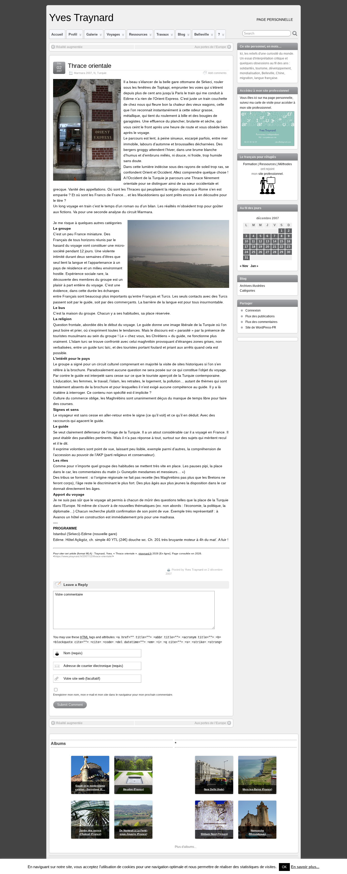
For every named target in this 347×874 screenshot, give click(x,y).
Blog (181, 34)
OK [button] (284, 867)
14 (274, 241)
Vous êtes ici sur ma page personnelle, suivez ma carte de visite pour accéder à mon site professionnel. (267, 102)
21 (274, 246)
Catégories (247, 290)
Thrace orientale (89, 65)
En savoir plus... (305, 867)
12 (260, 241)
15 (281, 241)
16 (288, 241)
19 (260, 246)
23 (288, 246)
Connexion (253, 310)
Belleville (201, 34)
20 (267, 246)
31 (246, 257)
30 (288, 252)
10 (246, 241)
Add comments (217, 72)
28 (274, 252)
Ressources (138, 34)
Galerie (92, 34)
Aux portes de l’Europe (210, 47)
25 (253, 252)
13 (267, 241)
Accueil (57, 34)
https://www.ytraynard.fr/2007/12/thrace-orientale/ (83, 556)
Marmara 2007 (83, 72)
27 (267, 252)
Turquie (101, 72)
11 (253, 241)
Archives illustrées (252, 286)
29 (281, 252)
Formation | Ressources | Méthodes (267, 164)
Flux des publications (260, 316)
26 (260, 252)
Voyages (113, 34)
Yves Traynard (81, 17)
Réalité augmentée (69, 47)
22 (281, 246)
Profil (73, 34)
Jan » (254, 266)
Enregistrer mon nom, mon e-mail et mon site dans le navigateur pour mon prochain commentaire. (113, 694)
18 (253, 246)
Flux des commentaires (261, 322)
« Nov (244, 266)
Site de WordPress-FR (260, 327)
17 (246, 246)
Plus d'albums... (185, 847)
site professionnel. (270, 174)
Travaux (162, 34)
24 (246, 252)
